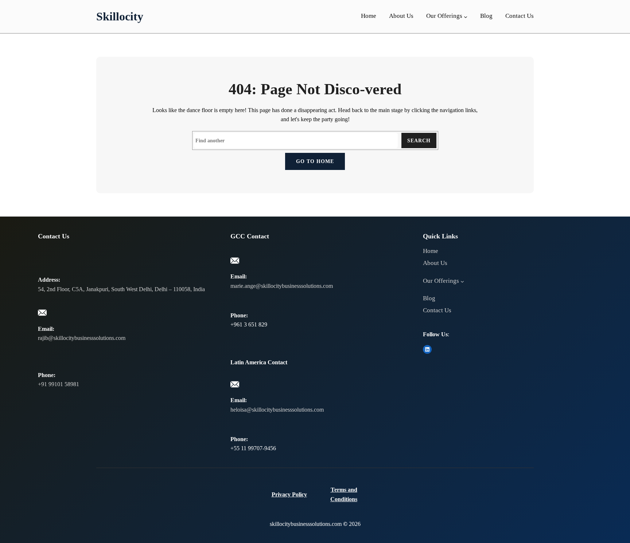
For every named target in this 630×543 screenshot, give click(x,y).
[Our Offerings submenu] (465, 17)
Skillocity (119, 16)
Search (419, 140)
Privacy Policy (289, 494)
